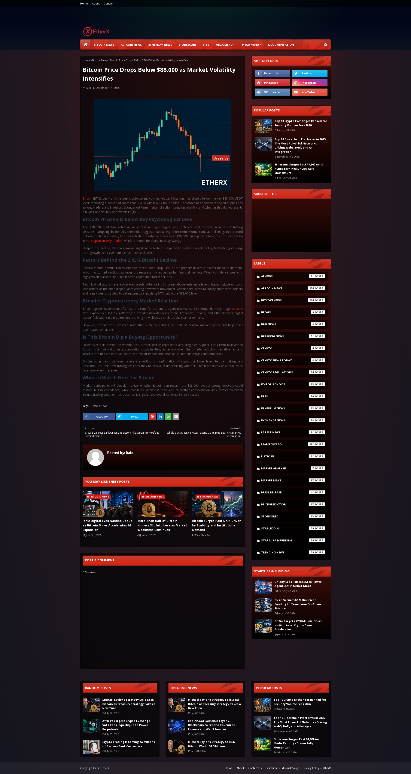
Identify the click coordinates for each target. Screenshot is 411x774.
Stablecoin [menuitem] (187, 45)
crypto (287, 348)
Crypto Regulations (287, 372)
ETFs (287, 396)
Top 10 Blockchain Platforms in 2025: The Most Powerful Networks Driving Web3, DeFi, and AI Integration (300, 145)
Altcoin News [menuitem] (131, 45)
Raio (88, 88)
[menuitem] (85, 44)
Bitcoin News (100, 60)
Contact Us (255, 768)
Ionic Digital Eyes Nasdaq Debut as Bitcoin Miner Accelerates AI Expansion (107, 525)
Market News (287, 480)
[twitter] (310, 73)
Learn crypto (287, 444)
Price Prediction (287, 504)
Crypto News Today (287, 360)
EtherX (105, 768)
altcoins (237, 309)
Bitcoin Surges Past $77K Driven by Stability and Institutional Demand (216, 525)
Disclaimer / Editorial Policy (282, 768)
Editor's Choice (287, 384)
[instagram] (310, 82)
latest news (287, 432)
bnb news (287, 324)
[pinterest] (272, 82)
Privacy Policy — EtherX (317, 768)
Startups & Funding (287, 540)
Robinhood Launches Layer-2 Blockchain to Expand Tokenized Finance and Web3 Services (211, 725)
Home (84, 3)
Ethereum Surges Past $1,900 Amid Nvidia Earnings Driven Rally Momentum (298, 168)
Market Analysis (287, 468)
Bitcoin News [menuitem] (104, 45)
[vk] (272, 92)
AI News (287, 276)
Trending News (287, 552)
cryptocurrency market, (106, 241)
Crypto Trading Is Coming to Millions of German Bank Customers (128, 744)
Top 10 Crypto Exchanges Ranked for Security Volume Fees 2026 (300, 123)
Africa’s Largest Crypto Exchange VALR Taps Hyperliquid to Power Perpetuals (126, 725)
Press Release (287, 492)
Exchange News (287, 420)
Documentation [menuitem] (281, 45)
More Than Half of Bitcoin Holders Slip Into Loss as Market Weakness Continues (162, 525)
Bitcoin (88, 198)
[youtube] (310, 92)
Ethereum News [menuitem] (160, 45)
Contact (108, 3)
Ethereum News (287, 408)
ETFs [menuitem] (206, 45)
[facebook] (272, 73)
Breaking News (287, 336)
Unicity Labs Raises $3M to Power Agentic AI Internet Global (298, 584)
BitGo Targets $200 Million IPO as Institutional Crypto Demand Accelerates (298, 625)
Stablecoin (287, 528)
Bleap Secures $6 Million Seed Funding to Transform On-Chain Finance (297, 604)
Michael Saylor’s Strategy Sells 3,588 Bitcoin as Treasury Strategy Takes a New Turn (128, 704)
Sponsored (287, 516)
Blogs (287, 312)
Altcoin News (287, 288)
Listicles (287, 456)
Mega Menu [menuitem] (224, 45)
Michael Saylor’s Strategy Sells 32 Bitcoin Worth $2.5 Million (211, 744)
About (96, 3)
